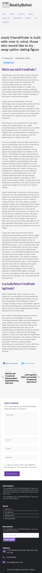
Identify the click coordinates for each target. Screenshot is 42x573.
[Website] (21, 458)
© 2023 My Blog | (14, 570)
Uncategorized (9, 63)
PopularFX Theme (28, 570)
